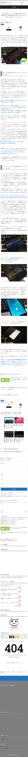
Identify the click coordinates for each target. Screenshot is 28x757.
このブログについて (7, 523)
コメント (8, 402)
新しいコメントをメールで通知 (7, 492)
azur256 (12, 521)
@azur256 (21, 37)
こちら (12, 394)
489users (19, 587)
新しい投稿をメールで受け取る (7, 494)
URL (1, 483)
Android (2, 24)
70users (20, 604)
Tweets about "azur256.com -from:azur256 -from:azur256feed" (12, 577)
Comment (2, 463)
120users (19, 596)
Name (2, 474)
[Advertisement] (12, 561)
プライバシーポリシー (10, 524)
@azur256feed (3, 540)
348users (19, 591)
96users (20, 600)
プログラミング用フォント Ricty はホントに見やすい (10, 602)
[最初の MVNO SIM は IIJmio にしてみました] (19, 422)
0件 (7, 22)
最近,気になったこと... (7, 3)
